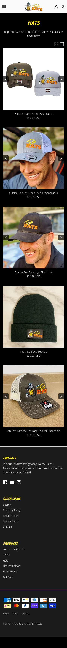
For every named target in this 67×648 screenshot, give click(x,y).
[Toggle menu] (4, 6)
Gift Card (8, 577)
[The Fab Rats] (33, 6)
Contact (7, 527)
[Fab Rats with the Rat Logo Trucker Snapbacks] (33, 396)
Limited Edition (11, 566)
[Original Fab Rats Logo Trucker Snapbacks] (33, 158)
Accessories (10, 571)
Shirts (6, 555)
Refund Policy (10, 516)
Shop (15, 613)
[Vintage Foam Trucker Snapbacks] (33, 79)
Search (7, 504)
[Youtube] (12, 482)
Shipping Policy (11, 510)
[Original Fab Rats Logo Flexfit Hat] (33, 237)
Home (6, 613)
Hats (5, 560)
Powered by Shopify (33, 623)
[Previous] (6, 79)
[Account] (55, 6)
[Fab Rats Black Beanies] (33, 317)
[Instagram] (19, 482)
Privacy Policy (10, 521)
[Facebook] (5, 482)
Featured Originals (13, 549)
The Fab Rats (16, 623)
